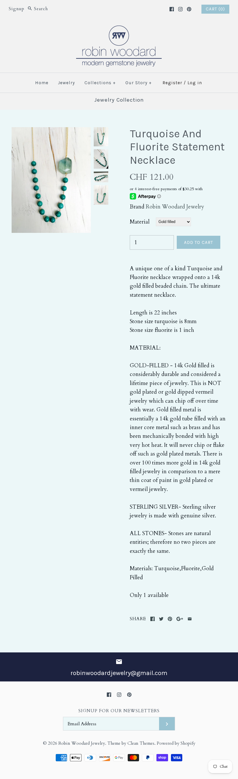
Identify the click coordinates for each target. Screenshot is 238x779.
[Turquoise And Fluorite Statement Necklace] (51, 131)
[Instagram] (180, 9)
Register (172, 82)
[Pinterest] (189, 9)
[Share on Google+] (179, 619)
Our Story (138, 82)
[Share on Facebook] (152, 619)
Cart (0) (215, 9)
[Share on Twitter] (161, 619)
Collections (100, 82)
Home (41, 82)
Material (139, 222)
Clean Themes (140, 743)
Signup (16, 9)
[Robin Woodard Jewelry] (119, 29)
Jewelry (66, 82)
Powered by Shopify (176, 743)
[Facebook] (172, 9)
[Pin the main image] (170, 619)
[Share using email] (189, 619)
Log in (194, 82)
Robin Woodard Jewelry (175, 207)
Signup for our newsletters (119, 711)
